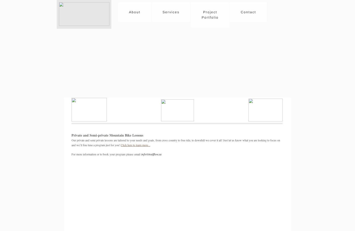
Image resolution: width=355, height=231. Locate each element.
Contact (248, 12)
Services (171, 12)
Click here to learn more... (135, 145)
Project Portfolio (210, 14)
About (134, 12)
